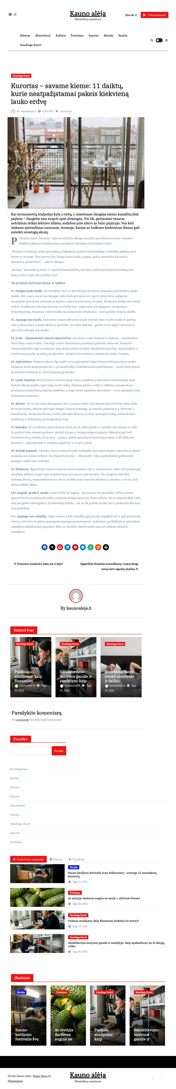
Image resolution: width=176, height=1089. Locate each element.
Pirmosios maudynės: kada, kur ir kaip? (39, 564)
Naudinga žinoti (30, 45)
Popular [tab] (58, 859)
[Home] (13, 40)
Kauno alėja (88, 13)
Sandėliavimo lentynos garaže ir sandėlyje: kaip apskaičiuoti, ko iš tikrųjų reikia (76, 680)
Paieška (21, 739)
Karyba (122, 35)
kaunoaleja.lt (28, 111)
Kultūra (61, 35)
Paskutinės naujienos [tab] (30, 859)
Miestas (25, 35)
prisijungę (22, 720)
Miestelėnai (43, 35)
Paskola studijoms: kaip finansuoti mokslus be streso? (28, 680)
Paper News (40, 1076)
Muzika (108, 35)
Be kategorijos (19, 769)
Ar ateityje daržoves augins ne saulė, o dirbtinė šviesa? (104, 898)
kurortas (67, 111)
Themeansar (15, 1081)
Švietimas (77, 35)
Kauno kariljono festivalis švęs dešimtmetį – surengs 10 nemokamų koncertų (112, 874)
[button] (166, 40)
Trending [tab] (78, 859)
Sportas (94, 35)
